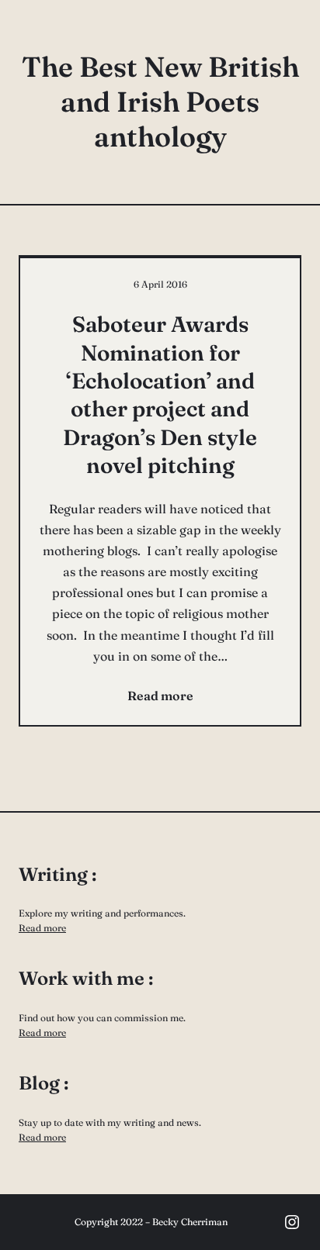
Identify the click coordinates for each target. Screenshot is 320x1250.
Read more (42, 928)
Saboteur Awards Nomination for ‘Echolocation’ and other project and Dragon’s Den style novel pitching (160, 394)
